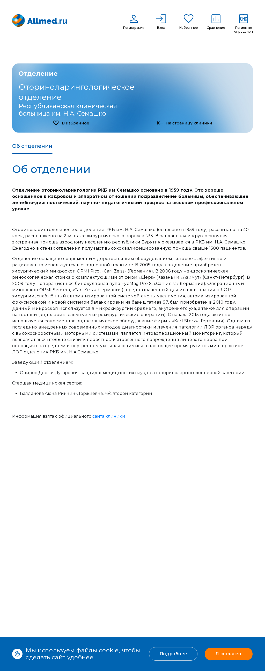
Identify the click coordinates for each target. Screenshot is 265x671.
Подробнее (173, 653)
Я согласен (228, 653)
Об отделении (32, 146)
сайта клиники (108, 416)
